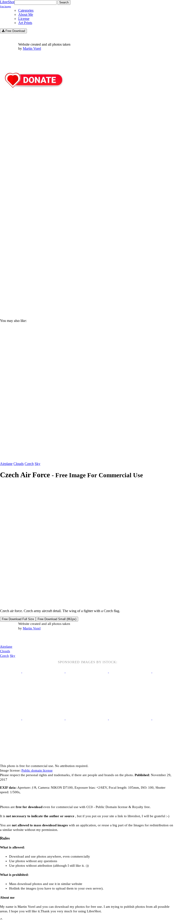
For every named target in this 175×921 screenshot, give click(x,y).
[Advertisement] (87, 276)
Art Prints (25, 23)
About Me (25, 14)
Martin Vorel (32, 48)
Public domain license (37, 770)
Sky (37, 464)
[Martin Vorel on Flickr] (38, 637)
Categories (25, 10)
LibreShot (7, 4)
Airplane (6, 464)
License (23, 19)
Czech (29, 464)
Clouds (18, 464)
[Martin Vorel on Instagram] (25, 638)
